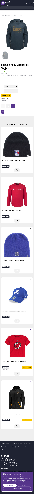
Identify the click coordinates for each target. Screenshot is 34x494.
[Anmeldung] (26, 3)
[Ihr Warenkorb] (29, 3)
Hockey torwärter (17, 444)
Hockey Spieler (5, 444)
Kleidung (13, 447)
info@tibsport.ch (13, 465)
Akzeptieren (10, 485)
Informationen (5, 450)
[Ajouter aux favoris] (2, 89)
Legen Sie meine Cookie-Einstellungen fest (10, 491)
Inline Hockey (28, 444)
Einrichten (24, 485)
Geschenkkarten (22, 447)
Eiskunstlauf (4, 447)
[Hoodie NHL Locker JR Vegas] (17, 34)
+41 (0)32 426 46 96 (13, 464)
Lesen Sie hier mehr (17, 488)
